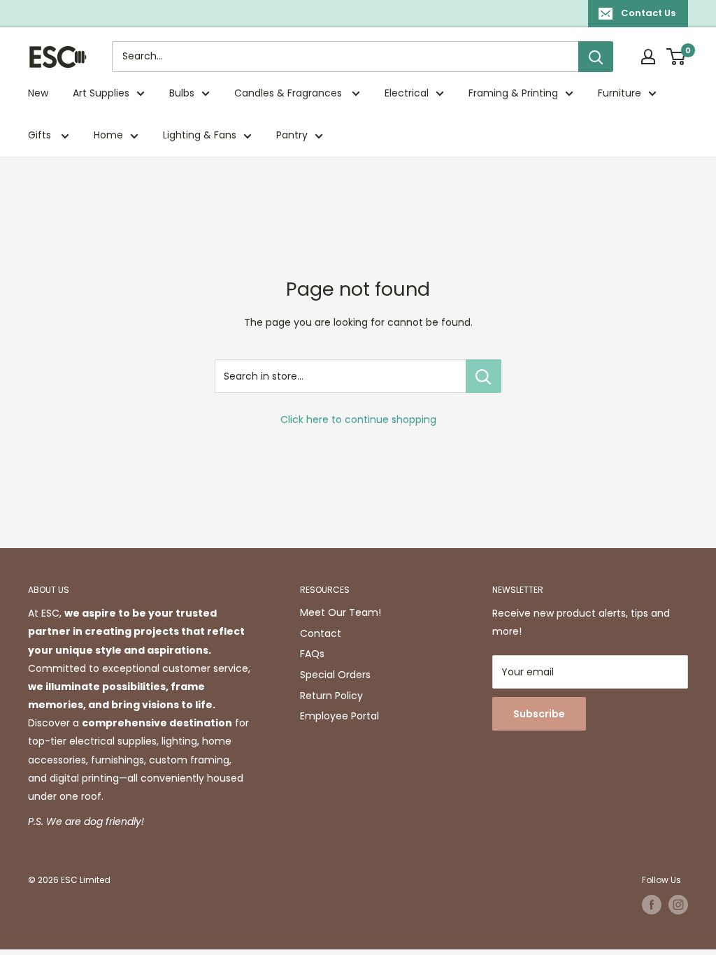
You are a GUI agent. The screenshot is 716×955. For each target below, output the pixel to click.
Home (108, 135)
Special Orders (335, 675)
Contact (320, 633)
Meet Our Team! (340, 612)
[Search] (595, 56)
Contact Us (648, 13)
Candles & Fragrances (289, 93)
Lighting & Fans (199, 135)
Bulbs (181, 93)
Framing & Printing (513, 93)
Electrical (407, 93)
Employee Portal (339, 716)
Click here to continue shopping (358, 419)
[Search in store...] (483, 376)
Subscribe (539, 714)
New (38, 93)
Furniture (619, 93)
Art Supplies (101, 93)
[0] (676, 56)
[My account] (648, 56)
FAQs (312, 654)
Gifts (41, 135)
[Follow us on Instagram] (678, 904)
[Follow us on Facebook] (651, 904)
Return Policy (331, 696)
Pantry (292, 135)
